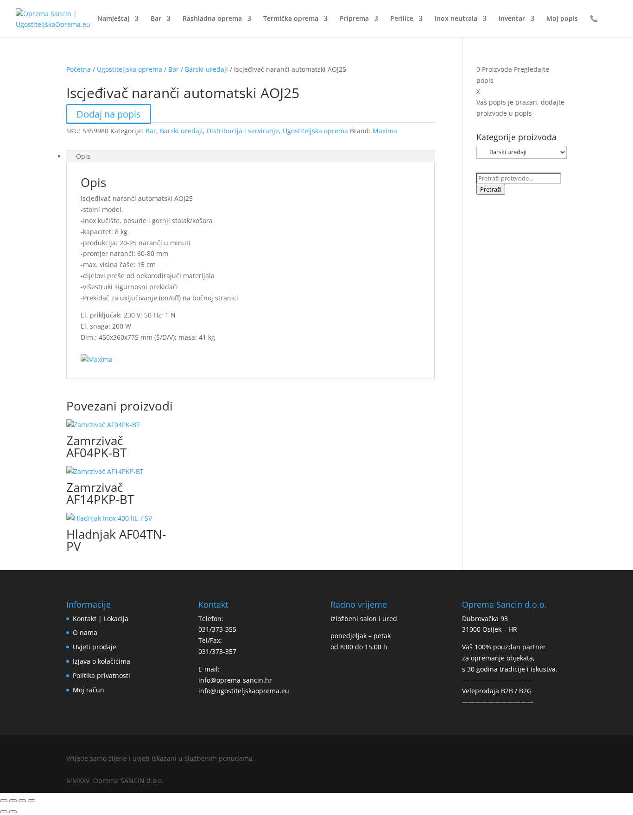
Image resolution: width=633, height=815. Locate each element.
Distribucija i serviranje (243, 130)
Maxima (385, 130)
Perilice (401, 19)
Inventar (512, 19)
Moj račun (88, 689)
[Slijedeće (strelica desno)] (13, 811)
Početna (78, 69)
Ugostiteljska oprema (129, 69)
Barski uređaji (206, 69)
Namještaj (113, 19)
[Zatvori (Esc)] (31, 800)
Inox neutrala (456, 19)
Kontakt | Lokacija (100, 618)
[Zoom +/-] (3, 800)
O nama (85, 632)
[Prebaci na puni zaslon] (13, 800)
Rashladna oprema (212, 19)
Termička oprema (290, 19)
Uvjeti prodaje (94, 646)
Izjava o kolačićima (101, 661)
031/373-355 (217, 629)
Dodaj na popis (108, 114)
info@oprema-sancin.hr (235, 680)
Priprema (354, 19)
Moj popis (562, 19)
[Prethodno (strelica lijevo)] (3, 811)
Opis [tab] (83, 156)
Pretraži (490, 189)
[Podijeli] (22, 800)
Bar (156, 19)
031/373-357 (217, 651)
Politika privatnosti (101, 675)
